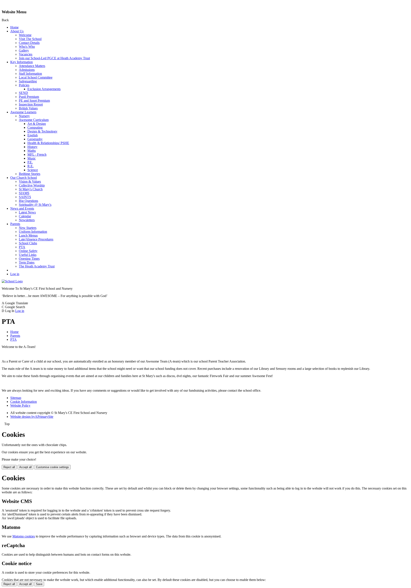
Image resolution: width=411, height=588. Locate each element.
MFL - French (36, 154)
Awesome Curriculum (34, 120)
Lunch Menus (28, 235)
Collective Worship (32, 185)
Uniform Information (33, 231)
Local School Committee (35, 77)
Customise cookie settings (52, 467)
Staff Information (30, 73)
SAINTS (25, 197)
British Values (28, 108)
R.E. (30, 166)
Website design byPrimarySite (31, 416)
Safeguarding (28, 81)
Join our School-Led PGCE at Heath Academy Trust (54, 58)
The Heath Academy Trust (37, 266)
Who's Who (27, 46)
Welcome (25, 35)
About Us (17, 31)
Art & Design (36, 123)
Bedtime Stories (29, 174)
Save (39, 584)
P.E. (30, 162)
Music (31, 158)
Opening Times (29, 258)
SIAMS (24, 193)
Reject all (9, 467)
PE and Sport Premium (34, 100)
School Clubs (28, 243)
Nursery (24, 116)
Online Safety (28, 251)
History (32, 147)
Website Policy (20, 405)
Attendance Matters (32, 66)
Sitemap (15, 398)
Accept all (25, 467)
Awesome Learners (23, 112)
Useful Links (27, 255)
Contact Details (29, 43)
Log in (14, 274)
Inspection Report (31, 104)
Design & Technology (42, 131)
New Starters (27, 228)
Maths (31, 150)
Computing (35, 127)
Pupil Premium (29, 96)
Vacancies (25, 54)
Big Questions (28, 201)
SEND (23, 93)
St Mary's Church (31, 189)
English (32, 135)
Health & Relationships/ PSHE (48, 143)
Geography (35, 139)
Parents (15, 224)
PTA (22, 247)
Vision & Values (30, 181)
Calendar (25, 216)
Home (14, 27)
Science (32, 170)
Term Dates (26, 262)
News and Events (22, 208)
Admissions (27, 70)
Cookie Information (23, 401)
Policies (24, 85)
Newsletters (27, 220)
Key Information (21, 62)
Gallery (24, 50)
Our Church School (23, 177)
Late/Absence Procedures (36, 239)
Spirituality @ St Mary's (35, 204)
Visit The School (30, 39)
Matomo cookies (23, 536)
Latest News (27, 212)
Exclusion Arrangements (44, 89)
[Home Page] (12, 281)
